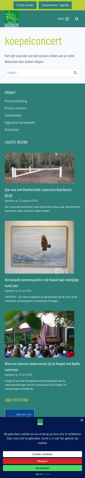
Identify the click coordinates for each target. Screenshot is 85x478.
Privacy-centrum (15, 108)
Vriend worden (25, 5)
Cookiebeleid (13, 115)
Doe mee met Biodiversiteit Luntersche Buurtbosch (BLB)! (38, 192)
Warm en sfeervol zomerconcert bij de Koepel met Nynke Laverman (42, 366)
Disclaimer (12, 129)
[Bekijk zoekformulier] (76, 18)
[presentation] (39, 168)
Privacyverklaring (16, 101)
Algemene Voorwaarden (20, 122)
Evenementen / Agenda (55, 5)
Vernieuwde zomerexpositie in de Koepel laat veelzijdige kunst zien (42, 282)
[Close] (9, 416)
